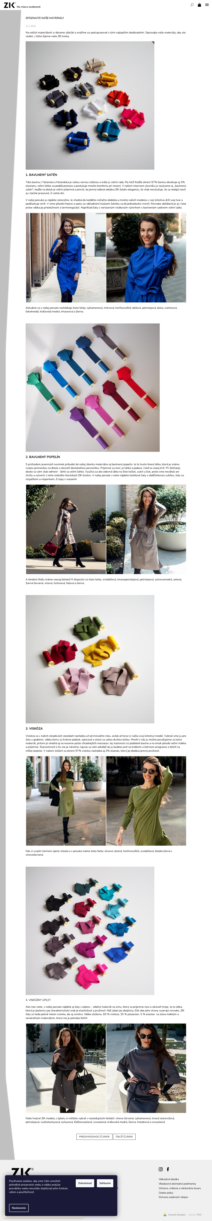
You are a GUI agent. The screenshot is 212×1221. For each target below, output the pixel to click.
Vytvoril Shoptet (176, 1214)
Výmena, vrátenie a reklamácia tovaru (180, 1188)
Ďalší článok (124, 1136)
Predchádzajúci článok (94, 1136)
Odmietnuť (85, 1183)
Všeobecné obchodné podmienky (177, 1183)
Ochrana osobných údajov (173, 1197)
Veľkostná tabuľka (169, 1179)
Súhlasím (105, 1183)
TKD (199, 1214)
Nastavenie (19, 1208)
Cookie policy (166, 1192)
